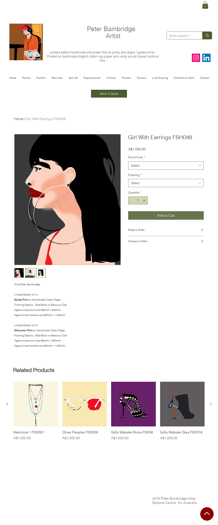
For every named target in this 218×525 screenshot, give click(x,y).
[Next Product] (210, 403)
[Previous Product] (7, 403)
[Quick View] (35, 404)
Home (18, 119)
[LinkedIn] (206, 58)
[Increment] (144, 200)
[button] (205, 5)
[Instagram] (196, 58)
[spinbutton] (138, 200)
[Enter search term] (207, 35)
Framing (134, 175)
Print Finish (136, 157)
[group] (109, 413)
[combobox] (166, 165)
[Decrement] (131, 200)
